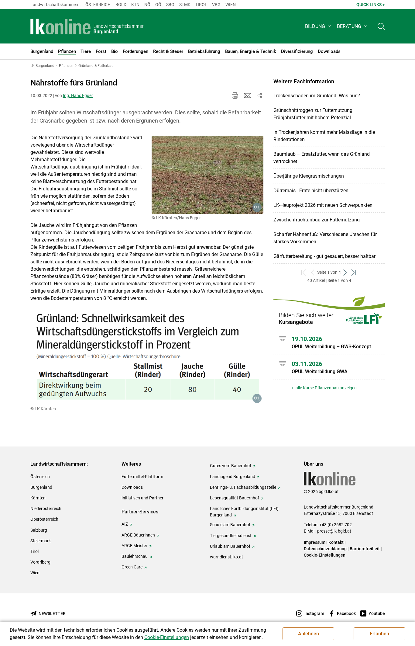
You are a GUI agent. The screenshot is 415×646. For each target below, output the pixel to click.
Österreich (98, 4)
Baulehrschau (135, 556)
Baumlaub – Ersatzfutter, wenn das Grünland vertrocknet (321, 157)
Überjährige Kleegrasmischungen (308, 176)
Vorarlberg (40, 562)
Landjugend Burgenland (232, 476)
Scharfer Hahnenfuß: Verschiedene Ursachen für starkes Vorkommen (325, 238)
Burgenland (41, 487)
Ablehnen (308, 634)
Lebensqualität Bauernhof (234, 497)
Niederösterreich (45, 508)
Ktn (135, 4)
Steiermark (40, 540)
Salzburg (38, 530)
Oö (158, 4)
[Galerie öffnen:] (207, 175)
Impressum (314, 542)
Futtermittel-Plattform (142, 476)
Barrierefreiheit (365, 548)
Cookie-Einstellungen (324, 555)
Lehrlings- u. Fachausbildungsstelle (243, 487)
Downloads (132, 487)
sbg (170, 4)
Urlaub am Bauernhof (230, 546)
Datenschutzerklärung (325, 548)
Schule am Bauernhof (230, 524)
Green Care (132, 566)
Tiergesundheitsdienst (231, 535)
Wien (230, 4)
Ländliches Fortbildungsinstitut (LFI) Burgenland (244, 511)
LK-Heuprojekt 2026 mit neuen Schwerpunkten (322, 205)
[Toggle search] (381, 26)
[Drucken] (234, 95)
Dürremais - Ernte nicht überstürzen (310, 190)
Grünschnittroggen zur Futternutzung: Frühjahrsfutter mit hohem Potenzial (313, 113)
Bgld (120, 4)
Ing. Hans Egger (78, 95)
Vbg (216, 4)
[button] (318, 26)
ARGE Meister (134, 545)
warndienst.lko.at (226, 556)
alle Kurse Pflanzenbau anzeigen (326, 387)
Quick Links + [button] (370, 4)
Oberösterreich (44, 519)
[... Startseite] (87, 26)
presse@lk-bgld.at (334, 531)
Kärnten (38, 497)
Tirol (201, 4)
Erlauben (379, 634)
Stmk (184, 4)
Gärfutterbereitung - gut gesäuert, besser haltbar (324, 256)
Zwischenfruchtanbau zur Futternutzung (316, 220)
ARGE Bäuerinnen (138, 535)
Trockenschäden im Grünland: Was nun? (316, 96)
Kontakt (336, 542)
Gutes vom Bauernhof (230, 465)
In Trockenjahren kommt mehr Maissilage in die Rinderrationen (324, 135)
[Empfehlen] (247, 95)
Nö (147, 4)
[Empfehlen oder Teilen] (259, 95)
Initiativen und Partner (142, 497)
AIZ (125, 524)
